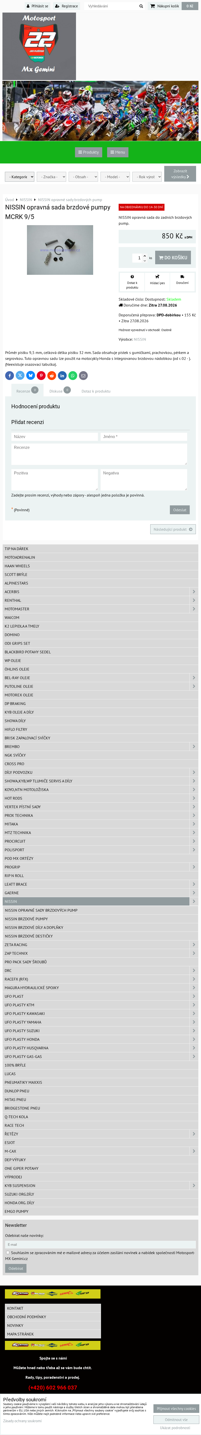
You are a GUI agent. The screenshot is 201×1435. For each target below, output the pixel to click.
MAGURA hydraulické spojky (32, 987)
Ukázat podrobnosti (175, 1428)
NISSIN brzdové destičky (29, 936)
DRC (8, 970)
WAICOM (12, 617)
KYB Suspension (20, 1185)
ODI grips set (17, 643)
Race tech (14, 1125)
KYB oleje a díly (19, 712)
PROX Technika (19, 815)
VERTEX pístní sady (23, 806)
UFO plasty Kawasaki (25, 1013)
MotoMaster (17, 608)
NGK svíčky (15, 755)
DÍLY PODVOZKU (18, 772)
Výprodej (13, 1176)
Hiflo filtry (16, 729)
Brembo (12, 746)
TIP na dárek (16, 548)
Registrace (69, 5)
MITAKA (11, 823)
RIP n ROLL (14, 875)
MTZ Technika (18, 832)
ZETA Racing (16, 944)
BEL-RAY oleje (17, 677)
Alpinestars (16, 583)
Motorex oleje (19, 694)
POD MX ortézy (19, 858)
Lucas (10, 1073)
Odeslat (179, 509)
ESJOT (10, 1142)
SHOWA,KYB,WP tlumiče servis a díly (38, 780)
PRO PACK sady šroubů (26, 961)
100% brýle (15, 1065)
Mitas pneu (15, 1099)
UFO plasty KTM (19, 1004)
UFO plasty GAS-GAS (23, 1056)
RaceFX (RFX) (16, 979)
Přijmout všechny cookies (176, 1408)
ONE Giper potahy (21, 1168)
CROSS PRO (14, 763)
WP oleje (13, 660)
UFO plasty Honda (22, 1039)
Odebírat (16, 1268)
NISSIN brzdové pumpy (26, 918)
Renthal (13, 600)
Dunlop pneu (17, 1090)
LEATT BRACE (16, 884)
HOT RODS (13, 798)
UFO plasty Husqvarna (26, 1047)
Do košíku (175, 257)
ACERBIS (12, 591)
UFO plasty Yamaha (23, 1022)
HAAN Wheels (17, 565)
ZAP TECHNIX (16, 953)
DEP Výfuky (15, 1159)
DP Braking (15, 703)
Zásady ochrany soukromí (22, 1421)
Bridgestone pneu (22, 1108)
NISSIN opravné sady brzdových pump (41, 910)
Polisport (14, 849)
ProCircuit (15, 841)
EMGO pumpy (16, 1211)
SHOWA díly (15, 720)
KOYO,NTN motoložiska (27, 789)
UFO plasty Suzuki (22, 1030)
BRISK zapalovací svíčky (27, 737)
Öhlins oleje (17, 669)
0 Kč (190, 5)
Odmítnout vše (176, 1419)
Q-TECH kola (16, 1116)
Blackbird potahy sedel (28, 651)
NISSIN (11, 901)
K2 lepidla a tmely (22, 626)
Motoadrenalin (20, 557)
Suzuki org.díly (19, 1194)
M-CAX (10, 1151)
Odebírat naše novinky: (24, 1235)
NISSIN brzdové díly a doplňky (34, 927)
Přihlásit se (39, 5)
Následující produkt (170, 529)
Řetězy (11, 1133)
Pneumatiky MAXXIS (23, 1082)
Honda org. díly (19, 1202)
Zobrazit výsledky (179, 173)
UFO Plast (14, 996)
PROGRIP (12, 866)
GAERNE (12, 892)
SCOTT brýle (16, 574)
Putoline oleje (19, 686)
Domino (12, 634)
